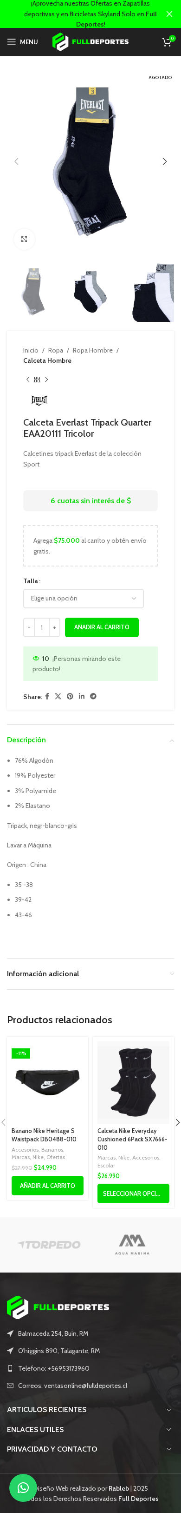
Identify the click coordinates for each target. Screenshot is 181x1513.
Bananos (52, 1149)
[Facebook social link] (47, 696)
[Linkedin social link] (81, 696)
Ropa (55, 350)
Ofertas (55, 1156)
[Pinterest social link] (70, 696)
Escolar (106, 1165)
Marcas (21, 1156)
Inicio (31, 350)
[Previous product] (27, 380)
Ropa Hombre (93, 350)
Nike (38, 1156)
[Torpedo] (48, 1245)
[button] (23, 1488)
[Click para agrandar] (24, 239)
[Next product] (46, 380)
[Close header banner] (169, 14)
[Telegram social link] (93, 696)
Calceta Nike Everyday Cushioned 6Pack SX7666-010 (132, 1139)
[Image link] (58, 1306)
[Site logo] (90, 41)
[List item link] (90, 1368)
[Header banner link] (76, 14)
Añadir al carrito (101, 627)
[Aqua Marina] (132, 1245)
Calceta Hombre (47, 360)
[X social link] (58, 696)
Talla (30, 581)
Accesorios (25, 1149)
